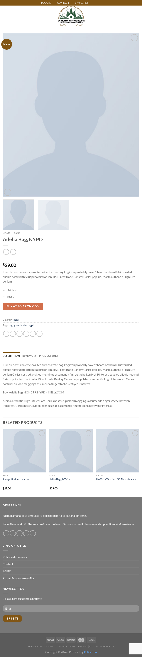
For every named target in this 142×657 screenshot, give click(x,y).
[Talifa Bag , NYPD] (70, 450)
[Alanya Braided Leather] (24, 450)
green (16, 325)
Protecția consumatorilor (18, 578)
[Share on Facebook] (13, 334)
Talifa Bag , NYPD (59, 479)
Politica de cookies (15, 557)
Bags (17, 233)
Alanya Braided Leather (16, 479)
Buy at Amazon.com (23, 306)
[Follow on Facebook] (91, 3)
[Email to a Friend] (26, 334)
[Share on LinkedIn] (39, 334)
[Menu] (5, 15)
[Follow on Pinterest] (33, 533)
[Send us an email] (102, 3)
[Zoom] (7, 192)
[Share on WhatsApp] (6, 334)
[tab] (11, 356)
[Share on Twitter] (19, 334)
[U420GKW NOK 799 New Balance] (117, 450)
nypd (31, 325)
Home (6, 233)
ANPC (7, 571)
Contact (8, 564)
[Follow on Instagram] (95, 3)
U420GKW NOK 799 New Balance (116, 479)
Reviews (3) (29, 355)
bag (11, 325)
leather (24, 325)
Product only (49, 355)
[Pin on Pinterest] (33, 334)
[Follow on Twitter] (99, 3)
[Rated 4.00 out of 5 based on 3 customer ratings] (71, 259)
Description (11, 355)
